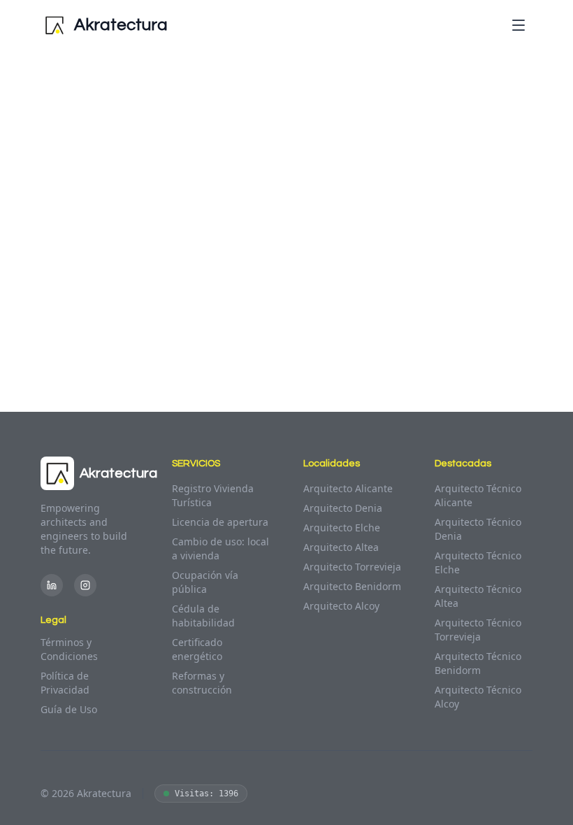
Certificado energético (197, 649)
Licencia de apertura (220, 522)
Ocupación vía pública (205, 582)
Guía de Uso (69, 709)
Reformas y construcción (202, 682)
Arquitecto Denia (342, 508)
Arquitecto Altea (341, 547)
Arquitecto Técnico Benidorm (478, 663)
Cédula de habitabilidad (203, 615)
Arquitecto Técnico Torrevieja (478, 629)
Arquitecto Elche (341, 527)
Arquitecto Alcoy (341, 605)
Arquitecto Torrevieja (352, 566)
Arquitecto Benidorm (352, 586)
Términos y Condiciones (69, 649)
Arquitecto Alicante (348, 488)
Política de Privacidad (65, 682)
